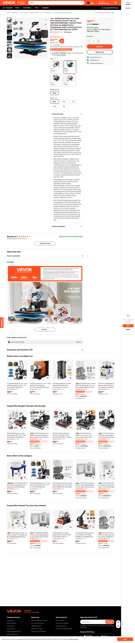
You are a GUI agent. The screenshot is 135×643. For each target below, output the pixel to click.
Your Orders (10, 626)
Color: (52, 98)
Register (128, 329)
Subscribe (109, 622)
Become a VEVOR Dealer (38, 631)
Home (8, 12)
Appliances (14, 12)
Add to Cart (100, 52)
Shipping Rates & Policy (14, 631)
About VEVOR (60, 620)
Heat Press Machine (46, 12)
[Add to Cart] (25, 378)
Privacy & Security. (73, 639)
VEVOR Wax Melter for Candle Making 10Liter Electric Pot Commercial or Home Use (61, 385)
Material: (53, 89)
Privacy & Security (61, 626)
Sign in (128, 326)
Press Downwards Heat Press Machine (62, 12)
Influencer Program (37, 629)
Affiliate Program (36, 626)
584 (21, 238)
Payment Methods (12, 634)
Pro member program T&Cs (64, 629)
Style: (52, 58)
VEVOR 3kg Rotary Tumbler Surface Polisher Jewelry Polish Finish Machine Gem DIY (62, 534)
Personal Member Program (39, 620)
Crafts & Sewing (23, 12)
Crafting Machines (34, 12)
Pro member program (37, 623)
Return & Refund (11, 623)
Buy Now (100, 47)
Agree (125, 639)
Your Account (11, 629)
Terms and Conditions (62, 623)
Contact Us (10, 620)
